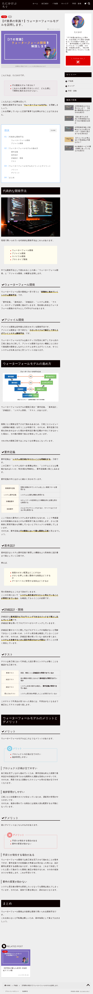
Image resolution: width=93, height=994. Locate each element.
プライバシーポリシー (12, 991)
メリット (14, 170)
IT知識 (55, 3)
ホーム (35, 3)
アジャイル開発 (17, 143)
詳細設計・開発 (17, 158)
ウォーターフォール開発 (20, 140)
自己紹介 (45, 3)
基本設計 (14, 155)
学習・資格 (76, 3)
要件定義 (14, 152)
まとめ (12, 177)
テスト (13, 161)
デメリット (15, 173)
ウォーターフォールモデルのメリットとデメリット (30, 166)
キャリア (65, 3)
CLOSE (53, 130)
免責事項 (25, 991)
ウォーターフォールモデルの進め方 (23, 148)
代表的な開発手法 (16, 137)
